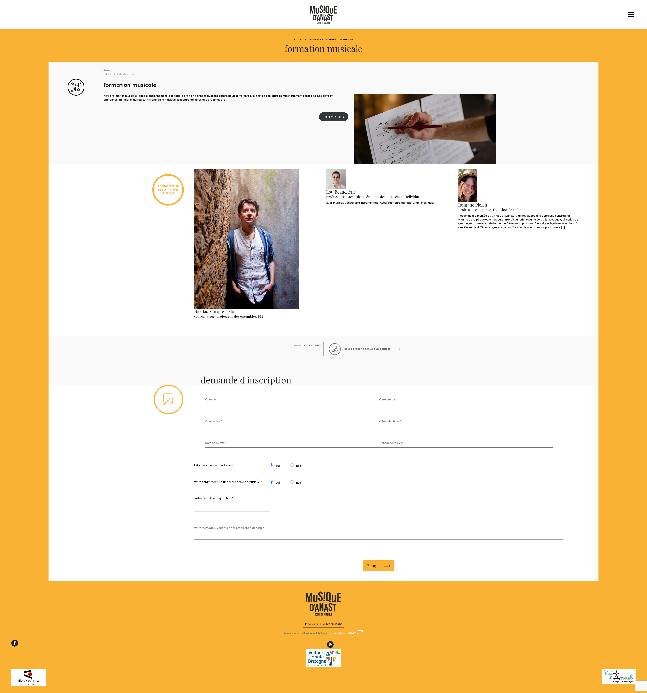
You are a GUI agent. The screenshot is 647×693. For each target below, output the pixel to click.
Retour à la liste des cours (119, 74)
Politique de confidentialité (314, 633)
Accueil (298, 39)
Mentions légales (291, 633)
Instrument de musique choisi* (213, 498)
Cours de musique (316, 39)
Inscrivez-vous (333, 117)
